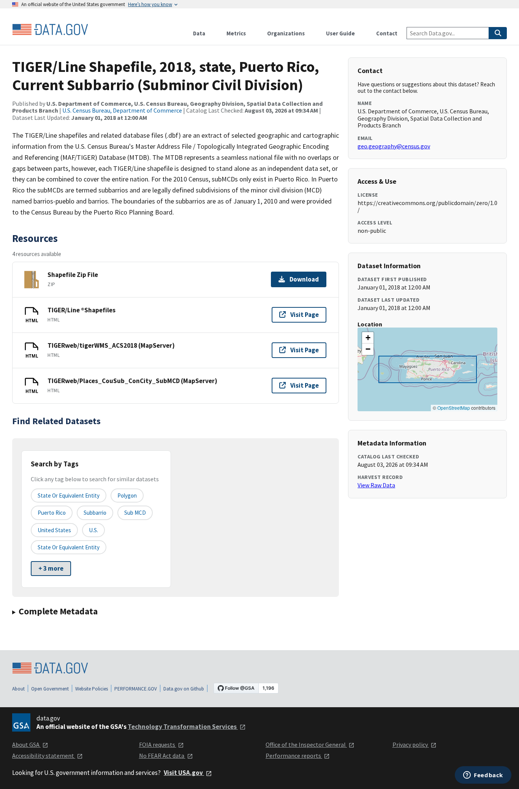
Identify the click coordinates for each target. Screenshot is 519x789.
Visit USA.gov (184, 772)
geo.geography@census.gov (394, 146)
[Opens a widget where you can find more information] (483, 775)
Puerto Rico (52, 512)
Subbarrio (95, 512)
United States (54, 530)
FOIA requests (157, 744)
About (18, 689)
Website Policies (91, 689)
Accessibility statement (43, 755)
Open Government (50, 689)
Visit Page (304, 314)
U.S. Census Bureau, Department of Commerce (122, 110)
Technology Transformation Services (183, 726)
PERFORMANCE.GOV (135, 689)
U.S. (93, 530)
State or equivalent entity (69, 495)
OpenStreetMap (453, 407)
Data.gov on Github (183, 689)
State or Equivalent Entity (69, 547)
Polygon (127, 495)
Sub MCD (135, 512)
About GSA (26, 744)
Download (304, 279)
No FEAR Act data (162, 755)
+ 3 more (50, 568)
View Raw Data (376, 485)
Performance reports (294, 755)
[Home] (50, 30)
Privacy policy (410, 744)
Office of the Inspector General (306, 744)
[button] (367, 338)
